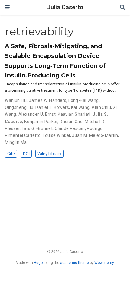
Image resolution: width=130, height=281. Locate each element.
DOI (26, 153)
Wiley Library (49, 153)
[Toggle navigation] (7, 7)
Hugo (38, 262)
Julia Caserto (65, 7)
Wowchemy (104, 262)
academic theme (74, 262)
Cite (11, 153)
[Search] (122, 7)
